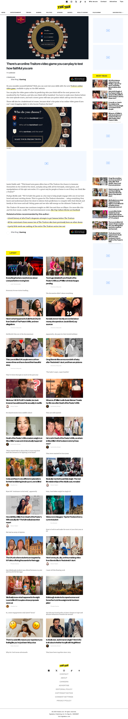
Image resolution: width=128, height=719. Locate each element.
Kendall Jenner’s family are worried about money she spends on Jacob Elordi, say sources (62, 321)
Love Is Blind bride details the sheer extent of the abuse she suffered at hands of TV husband (115, 214)
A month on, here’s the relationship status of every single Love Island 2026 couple (115, 106)
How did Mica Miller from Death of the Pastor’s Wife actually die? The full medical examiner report (24, 520)
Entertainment (15, 12)
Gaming (38, 12)
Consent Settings (64, 697)
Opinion (59, 12)
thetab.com (60, 711)
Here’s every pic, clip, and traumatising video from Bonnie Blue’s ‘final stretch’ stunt (115, 192)
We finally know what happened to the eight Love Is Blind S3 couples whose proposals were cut (23, 600)
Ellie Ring (14, 79)
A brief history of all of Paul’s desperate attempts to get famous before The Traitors (41, 218)
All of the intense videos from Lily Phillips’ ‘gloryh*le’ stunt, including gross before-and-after (114, 85)
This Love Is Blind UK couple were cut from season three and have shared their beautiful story (23, 362)
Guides (70, 12)
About (64, 678)
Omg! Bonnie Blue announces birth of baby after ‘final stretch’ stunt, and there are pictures (115, 181)
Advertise (113, 1)
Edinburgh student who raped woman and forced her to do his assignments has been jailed (62, 600)
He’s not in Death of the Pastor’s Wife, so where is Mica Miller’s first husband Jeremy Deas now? (64, 441)
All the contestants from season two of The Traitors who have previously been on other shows (45, 222)
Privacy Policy (64, 701)
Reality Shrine (82, 12)
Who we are (93, 1)
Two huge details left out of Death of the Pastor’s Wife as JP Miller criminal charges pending (62, 281)
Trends (28, 12)
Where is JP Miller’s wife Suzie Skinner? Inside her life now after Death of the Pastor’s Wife (115, 116)
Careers (64, 682)
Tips (121, 1)
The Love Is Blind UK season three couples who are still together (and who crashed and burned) (116, 225)
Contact (104, 1)
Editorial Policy (64, 689)
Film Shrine (97, 12)
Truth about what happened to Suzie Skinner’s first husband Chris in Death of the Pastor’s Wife (115, 237)
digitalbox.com (65, 716)
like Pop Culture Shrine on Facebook (65, 210)
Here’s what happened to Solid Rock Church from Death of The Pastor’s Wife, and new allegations (23, 321)
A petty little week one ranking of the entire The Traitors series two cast (36, 226)
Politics (49, 12)
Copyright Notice (64, 693)
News (3, 12)
